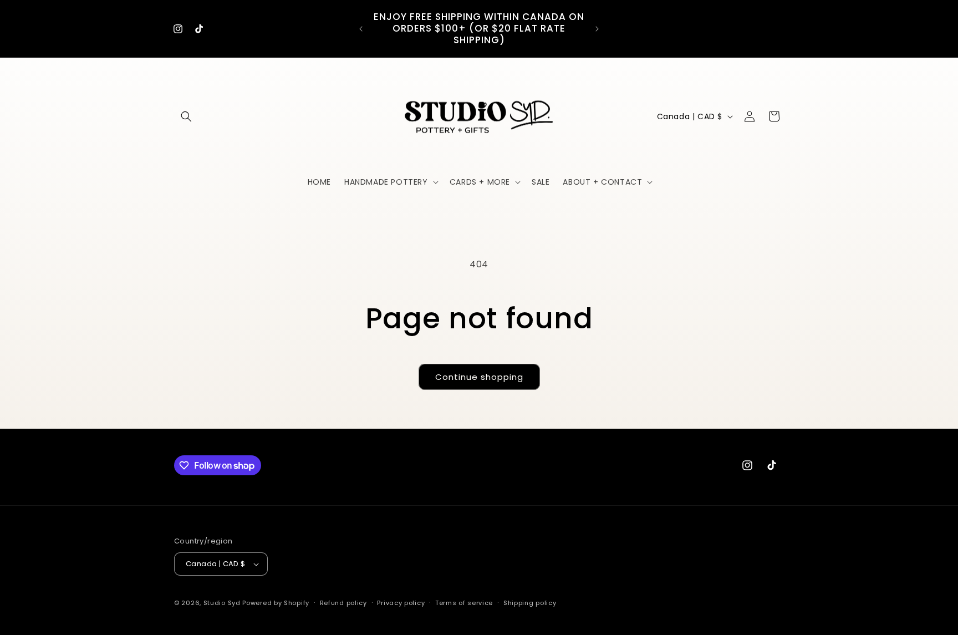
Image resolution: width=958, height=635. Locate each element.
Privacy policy (401, 602)
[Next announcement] (597, 28)
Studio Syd (222, 602)
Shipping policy (530, 602)
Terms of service (464, 602)
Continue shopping (479, 377)
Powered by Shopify (275, 602)
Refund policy (343, 602)
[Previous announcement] (361, 28)
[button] (186, 116)
